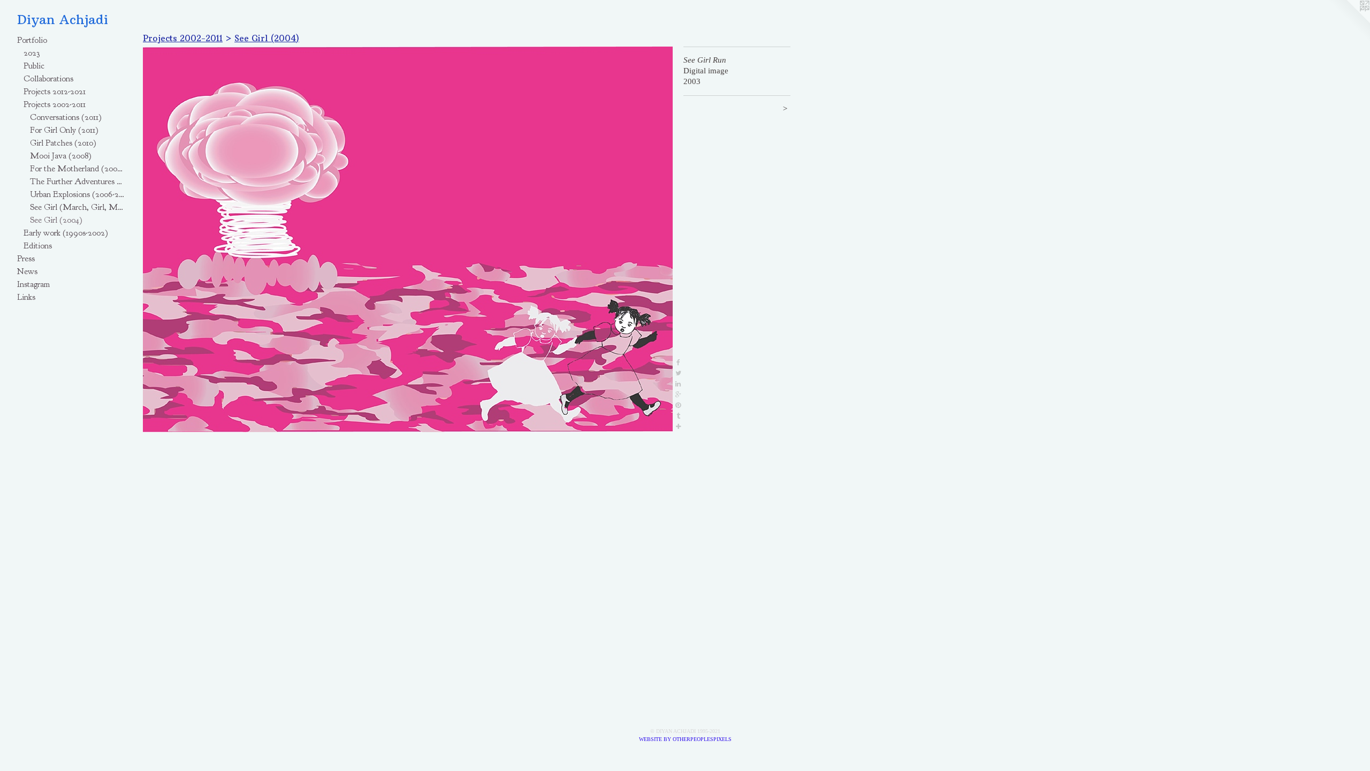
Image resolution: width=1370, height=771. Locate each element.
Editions (38, 245)
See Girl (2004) (56, 220)
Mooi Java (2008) (61, 155)
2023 (32, 53)
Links (26, 297)
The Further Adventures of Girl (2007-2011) (77, 181)
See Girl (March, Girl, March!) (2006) (77, 207)
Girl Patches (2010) (63, 143)
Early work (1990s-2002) (66, 233)
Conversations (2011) (66, 117)
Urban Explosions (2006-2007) (77, 194)
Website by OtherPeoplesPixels (685, 739)
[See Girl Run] (408, 239)
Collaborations (48, 78)
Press (26, 258)
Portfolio (32, 40)
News (27, 271)
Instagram (33, 284)
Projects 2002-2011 (55, 104)
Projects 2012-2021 (55, 91)
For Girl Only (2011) (64, 130)
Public (34, 66)
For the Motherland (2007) (77, 168)
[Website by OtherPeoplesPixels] (1348, 21)
